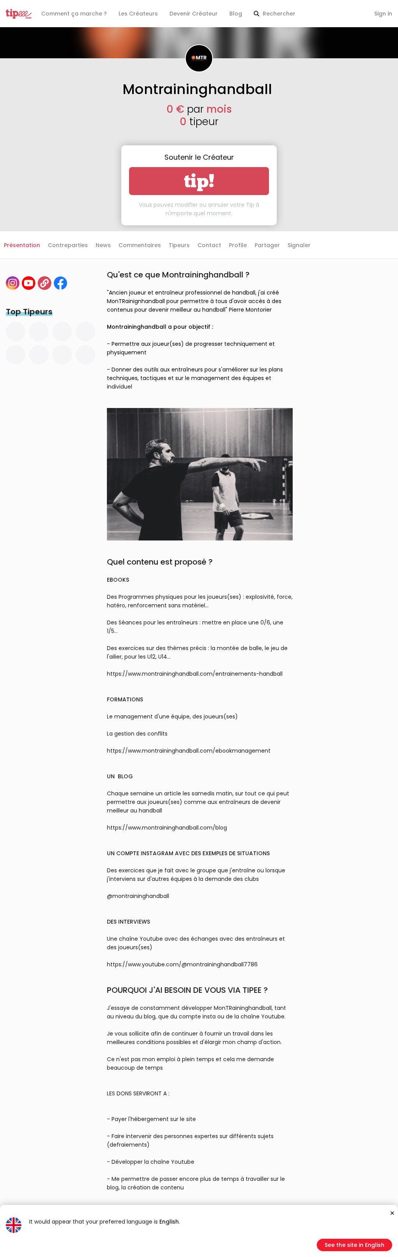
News (103, 245)
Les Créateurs (138, 13)
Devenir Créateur (193, 13)
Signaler (299, 245)
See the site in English (354, 1245)
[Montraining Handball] (28, 283)
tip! (199, 181)
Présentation (22, 245)
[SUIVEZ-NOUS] (44, 283)
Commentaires (140, 245)
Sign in (383, 13)
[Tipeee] (18, 14)
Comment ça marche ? (74, 13)
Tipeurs (179, 245)
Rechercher (278, 13)
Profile (238, 245)
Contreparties (68, 245)
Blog (235, 13)
